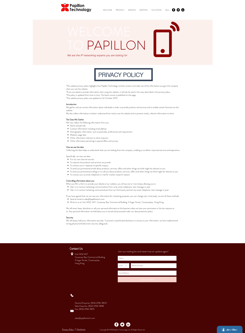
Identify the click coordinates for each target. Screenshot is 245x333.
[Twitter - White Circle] (122, 324)
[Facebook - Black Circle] (173, 9)
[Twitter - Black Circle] (178, 9)
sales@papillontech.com (94, 199)
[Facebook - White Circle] (116, 324)
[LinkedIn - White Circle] (128, 324)
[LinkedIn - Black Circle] (182, 9)
